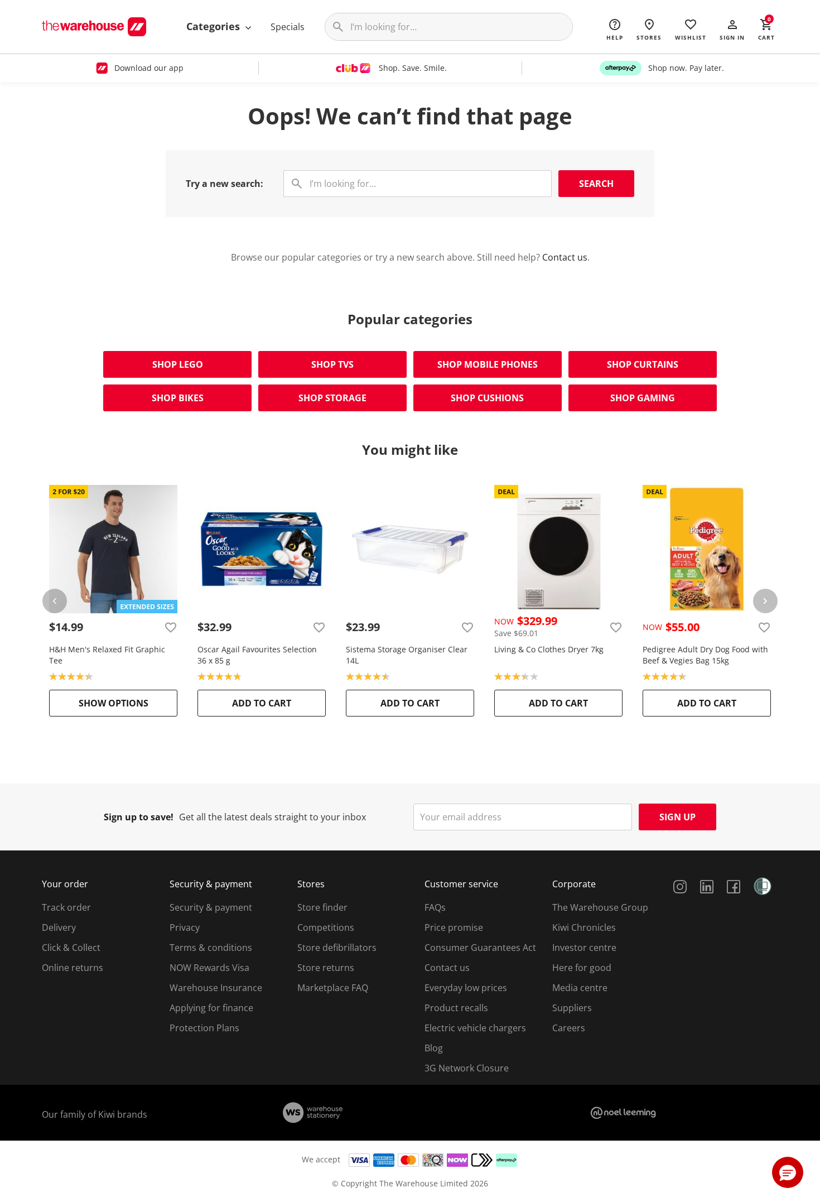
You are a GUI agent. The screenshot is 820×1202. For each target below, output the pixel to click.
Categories (214, 26)
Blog (434, 1048)
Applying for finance (211, 1008)
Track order (66, 907)
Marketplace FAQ (332, 988)
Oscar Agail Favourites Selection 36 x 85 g (257, 655)
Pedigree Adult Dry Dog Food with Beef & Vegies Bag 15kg (705, 655)
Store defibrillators (337, 947)
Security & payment (211, 907)
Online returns (72, 967)
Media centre (579, 988)
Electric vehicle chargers (475, 1028)
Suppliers (572, 1008)
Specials (288, 27)
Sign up (677, 817)
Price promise (454, 927)
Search (596, 183)
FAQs (435, 907)
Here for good (581, 967)
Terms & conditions (211, 947)
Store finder (322, 907)
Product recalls (456, 1008)
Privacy (185, 927)
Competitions (325, 927)
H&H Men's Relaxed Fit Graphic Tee (107, 655)
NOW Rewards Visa (209, 967)
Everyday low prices (466, 988)
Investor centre (584, 947)
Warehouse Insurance (216, 988)
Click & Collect (71, 947)
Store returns (325, 967)
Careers (568, 1028)
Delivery (59, 927)
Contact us (564, 257)
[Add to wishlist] (170, 627)
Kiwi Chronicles (584, 927)
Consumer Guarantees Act (480, 947)
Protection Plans (204, 1028)
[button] (732, 29)
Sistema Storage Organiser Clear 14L (406, 655)
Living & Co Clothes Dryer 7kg (549, 649)
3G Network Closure (467, 1068)
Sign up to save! (138, 817)
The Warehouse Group (600, 907)
